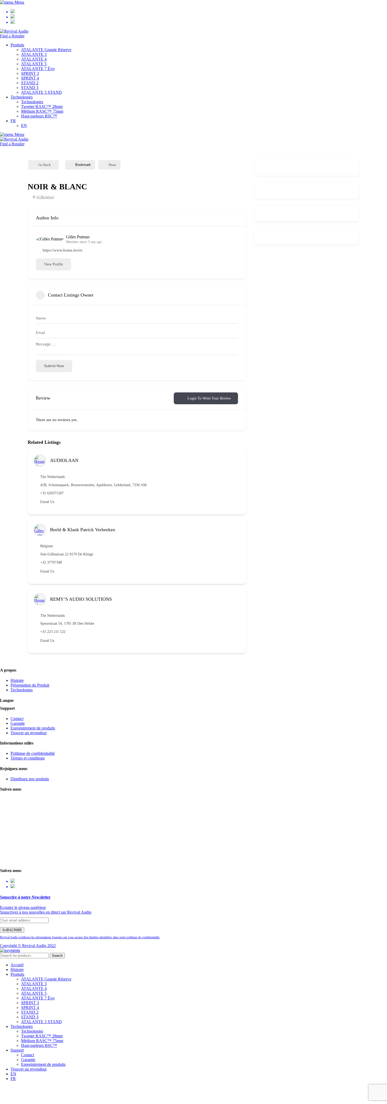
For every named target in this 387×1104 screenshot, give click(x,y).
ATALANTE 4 (34, 59)
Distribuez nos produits (30, 779)
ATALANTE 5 (34, 64)
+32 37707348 (51, 562)
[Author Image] (39, 460)
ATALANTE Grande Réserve (46, 49)
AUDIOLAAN (64, 460)
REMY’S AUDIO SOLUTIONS (81, 599)
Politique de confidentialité (33, 753)
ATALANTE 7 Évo (37, 68)
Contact (17, 718)
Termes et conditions (28, 758)
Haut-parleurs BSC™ (39, 116)
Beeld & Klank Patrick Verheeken (82, 529)
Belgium (46, 546)
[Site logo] (14, 31)
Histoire (17, 680)
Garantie (18, 723)
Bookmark (83, 165)
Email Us (47, 502)
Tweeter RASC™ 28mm (42, 106)
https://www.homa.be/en (62, 250)
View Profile (53, 264)
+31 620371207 (52, 493)
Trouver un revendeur (29, 733)
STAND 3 (29, 87)
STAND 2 (29, 83)
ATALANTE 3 (34, 54)
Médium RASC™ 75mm (42, 111)
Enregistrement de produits (33, 728)
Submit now (54, 366)
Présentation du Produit (30, 685)
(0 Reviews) (45, 197)
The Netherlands (52, 477)
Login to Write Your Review (209, 398)
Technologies (32, 102)
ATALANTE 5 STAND (41, 92)
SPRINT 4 (30, 78)
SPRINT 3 (30, 73)
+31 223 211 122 (53, 632)
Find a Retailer (12, 36)
